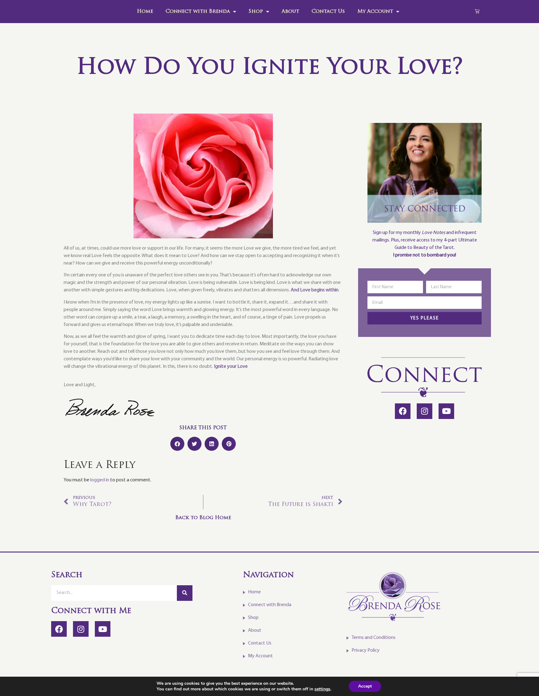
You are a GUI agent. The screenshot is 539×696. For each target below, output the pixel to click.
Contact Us (328, 11)
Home (145, 11)
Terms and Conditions (374, 637)
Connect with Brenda (198, 11)
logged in (99, 480)
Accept (365, 686)
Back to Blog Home (203, 517)
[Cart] (477, 11)
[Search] (184, 593)
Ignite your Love (231, 366)
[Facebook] (402, 411)
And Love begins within (314, 290)
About (290, 11)
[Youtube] (446, 411)
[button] (177, 444)
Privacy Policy (366, 650)
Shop (256, 11)
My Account (375, 11)
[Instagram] (424, 411)
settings (322, 689)
